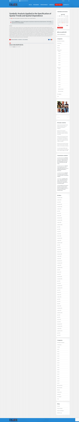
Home (10, 18)
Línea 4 (59, 75)
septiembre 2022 (59, 224)
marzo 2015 (59, 319)
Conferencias (59, 43)
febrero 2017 (59, 294)
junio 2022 (58, 229)
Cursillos (58, 45)
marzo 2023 (59, 213)
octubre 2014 (59, 328)
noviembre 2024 (59, 197)
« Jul (58, 25)
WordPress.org (59, 412)
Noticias (58, 47)
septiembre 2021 (59, 242)
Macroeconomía (60, 89)
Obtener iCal (60, 27)
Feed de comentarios (60, 410)
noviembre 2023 (59, 206)
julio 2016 (58, 299)
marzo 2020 (59, 258)
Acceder (58, 406)
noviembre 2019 (59, 263)
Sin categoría (59, 94)
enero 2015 (59, 321)
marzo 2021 (59, 249)
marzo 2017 (59, 292)
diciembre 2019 (59, 260)
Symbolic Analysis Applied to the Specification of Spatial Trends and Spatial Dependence (24, 18)
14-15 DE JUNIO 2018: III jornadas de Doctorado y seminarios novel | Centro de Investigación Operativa (62, 186)
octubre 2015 (59, 310)
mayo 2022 (59, 231)
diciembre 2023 (59, 204)
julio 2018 (58, 281)
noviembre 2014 (59, 326)
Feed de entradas (59, 408)
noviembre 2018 (59, 278)
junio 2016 (58, 301)
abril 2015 (58, 317)
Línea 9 (59, 64)
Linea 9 (59, 86)
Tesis (58, 96)
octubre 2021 (59, 240)
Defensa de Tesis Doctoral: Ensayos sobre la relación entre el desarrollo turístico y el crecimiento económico (62, 144)
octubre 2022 (59, 222)
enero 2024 (59, 202)
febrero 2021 (59, 251)
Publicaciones (59, 50)
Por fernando (20, 39)
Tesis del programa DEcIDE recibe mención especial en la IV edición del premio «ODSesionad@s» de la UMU (63, 149)
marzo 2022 (59, 233)
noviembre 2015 (59, 308)
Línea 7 (59, 62)
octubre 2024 (59, 199)
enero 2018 (59, 283)
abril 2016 (58, 303)
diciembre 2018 (59, 276)
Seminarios (59, 67)
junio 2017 (58, 290)
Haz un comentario (25, 39)
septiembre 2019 (59, 267)
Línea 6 (59, 60)
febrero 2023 (59, 215)
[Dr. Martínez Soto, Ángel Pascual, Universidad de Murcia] (67, 107)
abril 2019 (58, 269)
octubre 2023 (59, 208)
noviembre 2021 (59, 238)
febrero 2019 (59, 272)
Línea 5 (58, 365)
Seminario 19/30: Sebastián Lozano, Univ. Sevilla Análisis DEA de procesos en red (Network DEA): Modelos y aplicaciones (62, 168)
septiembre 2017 (59, 287)
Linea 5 (59, 77)
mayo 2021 (59, 247)
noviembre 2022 (59, 220)
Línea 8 (59, 84)
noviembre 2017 (59, 285)
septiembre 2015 (59, 312)
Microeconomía (60, 91)
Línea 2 (59, 53)
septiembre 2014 (59, 330)
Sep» (67, 25)
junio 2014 (58, 335)
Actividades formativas (60, 342)
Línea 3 (59, 55)
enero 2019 (59, 274)
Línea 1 (59, 51)
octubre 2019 (59, 265)
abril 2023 (58, 211)
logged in (14, 46)
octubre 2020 (59, 256)
